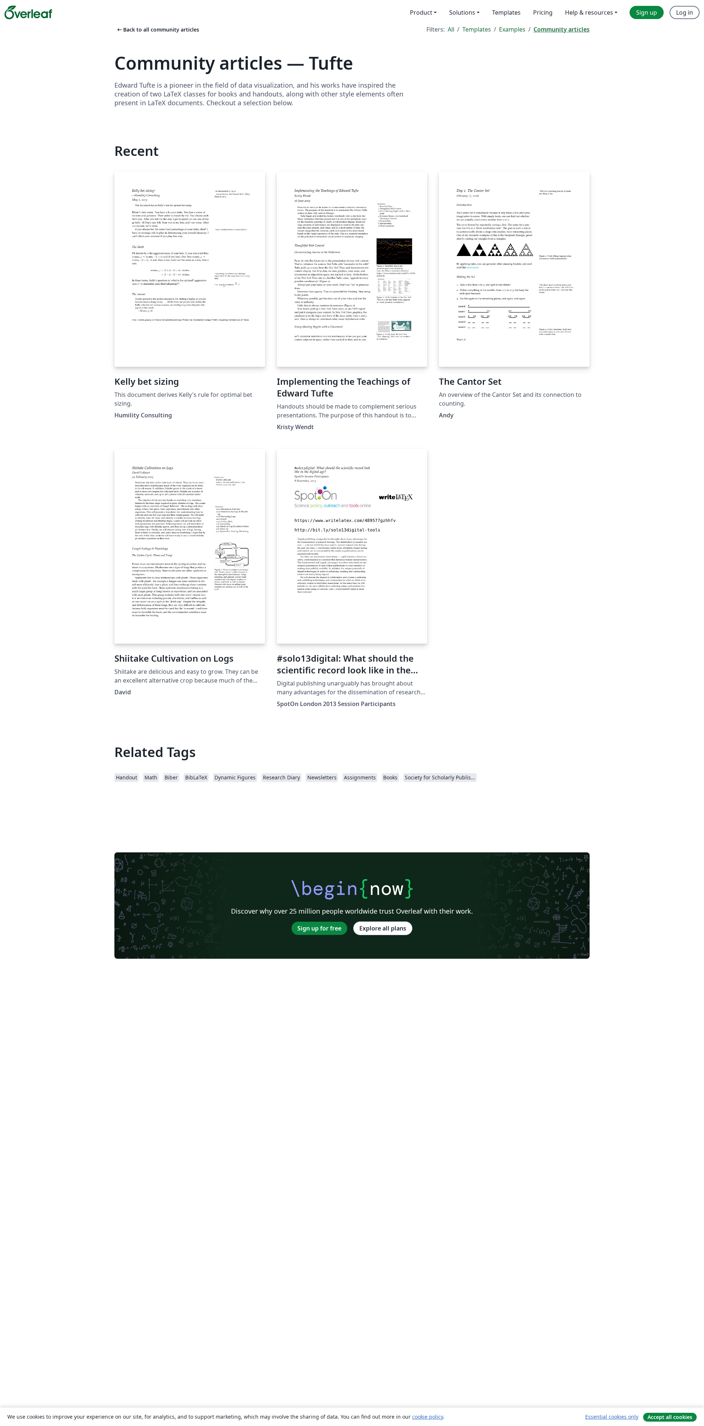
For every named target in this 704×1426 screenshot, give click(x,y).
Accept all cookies (670, 1417)
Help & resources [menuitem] (589, 12)
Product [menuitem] (421, 12)
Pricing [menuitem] (543, 12)
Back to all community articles (157, 29)
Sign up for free (319, 928)
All (451, 29)
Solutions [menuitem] (462, 12)
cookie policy (427, 1416)
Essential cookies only (611, 1416)
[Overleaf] (28, 12)
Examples (512, 29)
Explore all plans (382, 928)
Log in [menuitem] (684, 12)
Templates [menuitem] (506, 12)
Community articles (562, 29)
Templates (476, 29)
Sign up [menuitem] (646, 12)
